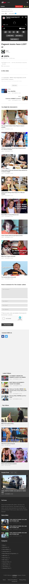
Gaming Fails (5, 551)
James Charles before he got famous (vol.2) (11, 235)
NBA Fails (4, 555)
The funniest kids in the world (8, 277)
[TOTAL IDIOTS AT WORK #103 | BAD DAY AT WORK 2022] (4, 535)
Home (4, 579)
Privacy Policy (22, 579)
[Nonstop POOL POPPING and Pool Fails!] (4, 398)
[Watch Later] (17, 32)
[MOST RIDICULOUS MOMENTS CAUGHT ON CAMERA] (4, 384)
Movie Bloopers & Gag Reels (21, 62)
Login (26, 6)
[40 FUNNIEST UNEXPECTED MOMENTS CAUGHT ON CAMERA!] (4, 378)
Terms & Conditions (12, 579)
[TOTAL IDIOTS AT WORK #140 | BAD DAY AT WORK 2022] (14, 482)
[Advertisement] (14, 354)
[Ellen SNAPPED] (14, 92)
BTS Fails (13, 62)
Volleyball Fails (6, 568)
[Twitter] (6, 336)
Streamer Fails (5, 561)
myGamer (14, 575)
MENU (3, 6)
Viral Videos (5, 566)
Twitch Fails (5, 564)
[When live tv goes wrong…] (14, 415)
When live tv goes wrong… (7, 423)
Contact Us (14, 581)
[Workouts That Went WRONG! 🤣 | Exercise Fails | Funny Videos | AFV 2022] (4, 391)
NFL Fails (4, 559)
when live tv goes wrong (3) (8, 443)
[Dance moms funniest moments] (14, 455)
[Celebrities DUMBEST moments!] (14, 99)
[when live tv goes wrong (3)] (14, 435)
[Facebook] (2, 336)
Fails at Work (5, 549)
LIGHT (2, 13)
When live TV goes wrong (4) (8, 256)
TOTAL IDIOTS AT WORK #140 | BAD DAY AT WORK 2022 (13, 491)
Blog (3, 545)
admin (7, 50)
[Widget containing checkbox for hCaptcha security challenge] (12, 318)
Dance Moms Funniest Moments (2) (9, 214)
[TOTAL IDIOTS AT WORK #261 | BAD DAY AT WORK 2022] (4, 528)
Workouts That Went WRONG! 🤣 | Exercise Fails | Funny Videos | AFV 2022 (18, 390)
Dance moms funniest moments (9, 463)
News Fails (5, 557)
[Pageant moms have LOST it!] (14, 117)
